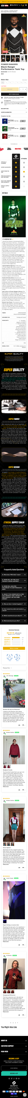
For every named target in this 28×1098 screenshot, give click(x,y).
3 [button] (15, 1022)
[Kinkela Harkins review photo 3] (9, 766)
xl (18, 82)
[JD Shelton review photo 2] (5, 991)
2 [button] (13, 1022)
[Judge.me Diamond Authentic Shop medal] (10, 657)
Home (2, 10)
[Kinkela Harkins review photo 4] (12, 844)
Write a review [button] (14, 648)
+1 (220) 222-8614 (14, 1089)
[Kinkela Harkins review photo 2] (5, 766)
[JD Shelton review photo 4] (12, 991)
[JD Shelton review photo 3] (9, 991)
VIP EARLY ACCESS (13, 10)
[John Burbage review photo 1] (14, 693)
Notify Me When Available (14, 94)
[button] (4, 71)
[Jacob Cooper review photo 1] (14, 900)
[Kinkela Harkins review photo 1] (14, 749)
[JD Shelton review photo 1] (14, 973)
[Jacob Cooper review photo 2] (5, 921)
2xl (22, 82)
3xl (25, 82)
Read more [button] (6, 786)
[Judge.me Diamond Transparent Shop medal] (17, 657)
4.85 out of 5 (18, 633)
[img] (6, 673)
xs (2, 82)
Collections (6, 10)
